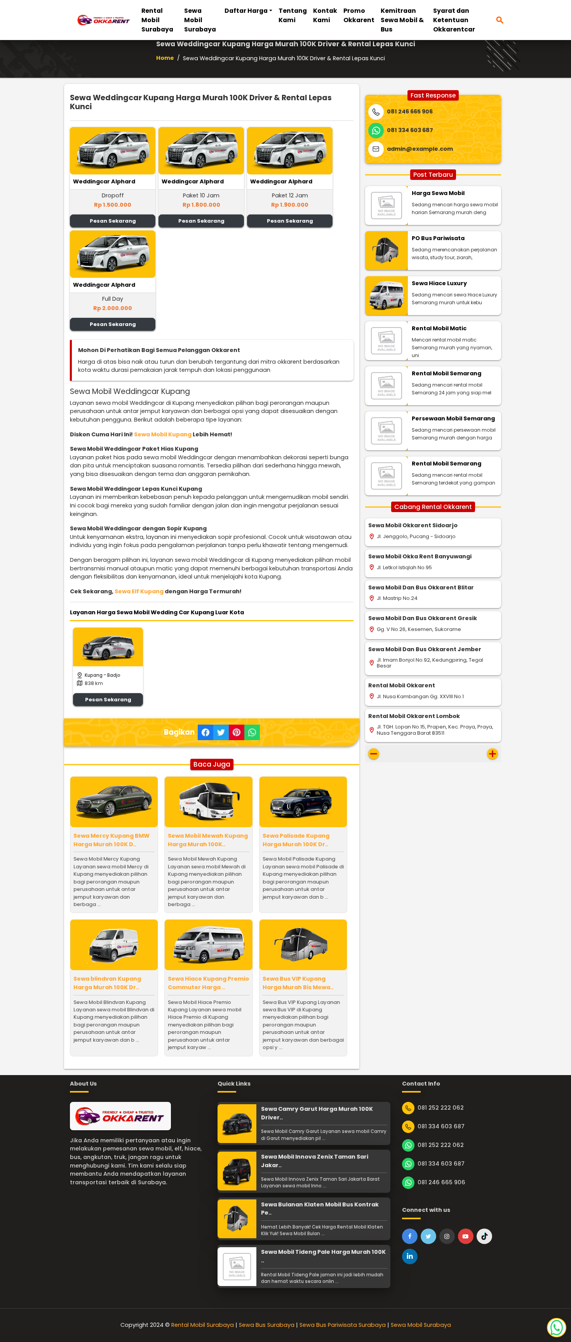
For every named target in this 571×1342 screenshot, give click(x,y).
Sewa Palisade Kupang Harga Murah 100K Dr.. (296, 840)
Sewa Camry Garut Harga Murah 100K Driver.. (317, 1113)
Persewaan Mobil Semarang (453, 418)
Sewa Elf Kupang (139, 591)
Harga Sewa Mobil (438, 193)
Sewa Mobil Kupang (162, 434)
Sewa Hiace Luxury (439, 283)
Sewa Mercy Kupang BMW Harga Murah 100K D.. (111, 840)
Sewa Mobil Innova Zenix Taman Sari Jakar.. (314, 1161)
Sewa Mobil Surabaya (200, 20)
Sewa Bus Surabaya (266, 1325)
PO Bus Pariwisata (438, 238)
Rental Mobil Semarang (446, 373)
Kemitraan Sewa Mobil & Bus (402, 20)
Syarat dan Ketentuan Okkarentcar (454, 20)
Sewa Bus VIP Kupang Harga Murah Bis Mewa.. (298, 983)
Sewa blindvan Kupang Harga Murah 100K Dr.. (107, 983)
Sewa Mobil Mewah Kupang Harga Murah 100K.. (208, 840)
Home (165, 58)
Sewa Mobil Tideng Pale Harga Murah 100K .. (323, 1256)
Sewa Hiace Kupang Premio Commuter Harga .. (208, 983)
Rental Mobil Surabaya (157, 20)
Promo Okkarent (358, 15)
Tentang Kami (293, 15)
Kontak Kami (325, 15)
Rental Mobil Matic (439, 328)
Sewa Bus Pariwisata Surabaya (342, 1325)
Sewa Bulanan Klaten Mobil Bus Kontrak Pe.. (320, 1209)
